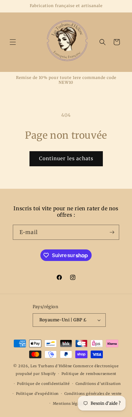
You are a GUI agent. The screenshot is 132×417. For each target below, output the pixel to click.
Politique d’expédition (37, 393)
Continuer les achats (66, 158)
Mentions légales (69, 403)
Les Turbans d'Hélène (51, 366)
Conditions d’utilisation (98, 383)
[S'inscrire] (112, 232)
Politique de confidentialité (43, 383)
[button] (13, 42)
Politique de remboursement (89, 373)
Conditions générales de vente (93, 393)
